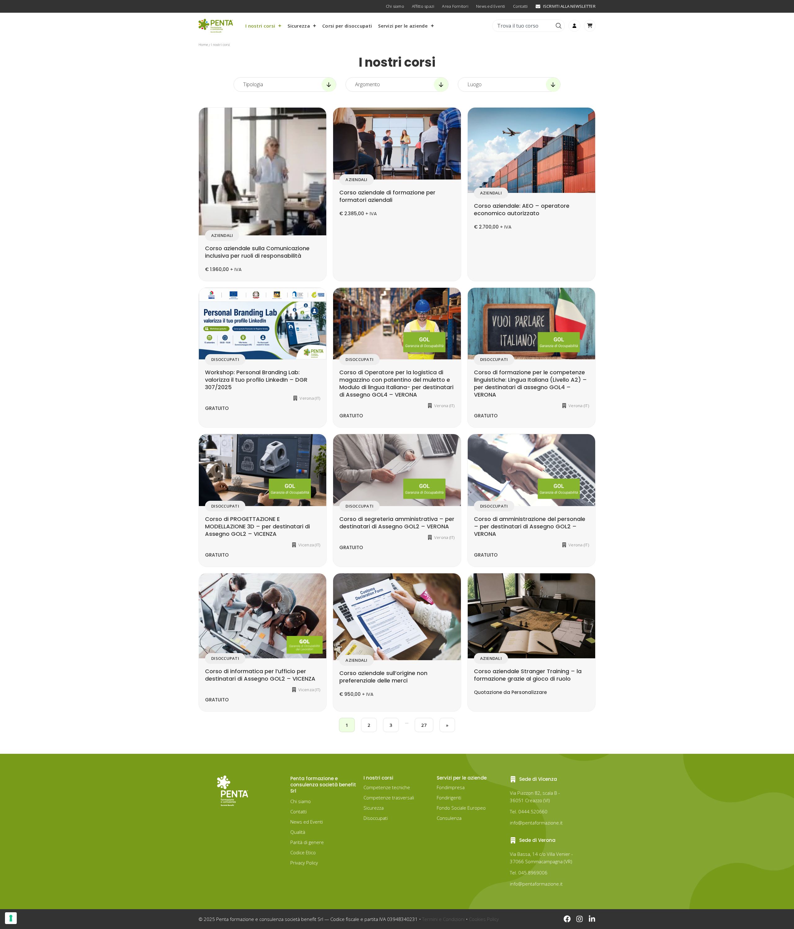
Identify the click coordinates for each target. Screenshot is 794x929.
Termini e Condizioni (443, 919)
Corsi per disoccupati (347, 26)
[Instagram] (579, 918)
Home (203, 44)
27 (424, 725)
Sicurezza (299, 26)
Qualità (297, 832)
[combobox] (523, 26)
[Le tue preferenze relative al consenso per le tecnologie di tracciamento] (11, 918)
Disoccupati (376, 818)
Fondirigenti (449, 797)
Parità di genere (307, 842)
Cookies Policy (484, 919)
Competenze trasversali (389, 797)
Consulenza (449, 818)
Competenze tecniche (387, 787)
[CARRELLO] (590, 25)
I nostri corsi (260, 26)
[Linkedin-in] (592, 918)
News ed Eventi (306, 822)
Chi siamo (300, 801)
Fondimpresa (451, 787)
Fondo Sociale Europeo (461, 808)
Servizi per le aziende (403, 26)
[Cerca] (559, 26)
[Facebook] (567, 918)
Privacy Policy (304, 863)
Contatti (298, 811)
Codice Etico (303, 852)
